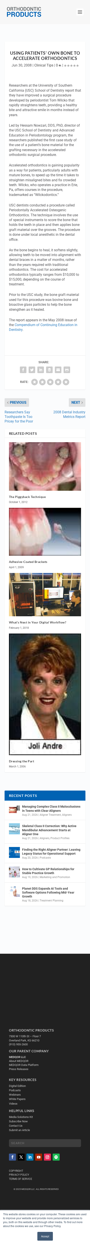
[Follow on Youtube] (38, 1156)
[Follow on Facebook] (12, 1156)
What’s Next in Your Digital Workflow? (37, 622)
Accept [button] (45, 1236)
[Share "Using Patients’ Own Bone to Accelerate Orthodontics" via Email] (58, 369)
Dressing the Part (21, 761)
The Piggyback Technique (27, 497)
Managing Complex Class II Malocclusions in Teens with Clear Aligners (51, 808)
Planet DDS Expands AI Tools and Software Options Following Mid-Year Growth (48, 892)
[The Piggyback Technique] (45, 466)
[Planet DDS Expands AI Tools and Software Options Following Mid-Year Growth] (14, 891)
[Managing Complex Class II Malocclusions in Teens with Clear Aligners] (14, 809)
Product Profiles (59, 838)
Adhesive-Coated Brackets (28, 562)
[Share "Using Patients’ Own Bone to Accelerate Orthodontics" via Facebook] (23, 369)
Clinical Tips (43, 65)
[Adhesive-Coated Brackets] (45, 531)
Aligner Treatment (50, 814)
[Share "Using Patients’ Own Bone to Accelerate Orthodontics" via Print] (66, 369)
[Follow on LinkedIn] (29, 1156)
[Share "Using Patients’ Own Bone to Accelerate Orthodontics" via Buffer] (49, 369)
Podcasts (45, 857)
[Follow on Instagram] (47, 1156)
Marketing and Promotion (55, 877)
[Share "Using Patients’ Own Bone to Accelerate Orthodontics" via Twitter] (32, 369)
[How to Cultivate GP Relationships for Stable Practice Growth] (14, 871)
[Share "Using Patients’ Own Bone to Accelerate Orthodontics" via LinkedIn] (40, 369)
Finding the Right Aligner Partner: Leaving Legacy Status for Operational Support (51, 851)
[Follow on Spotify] (56, 1156)
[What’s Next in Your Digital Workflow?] (45, 594)
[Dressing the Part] (45, 694)
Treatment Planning (51, 900)
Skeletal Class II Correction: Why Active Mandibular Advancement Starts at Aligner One (49, 830)
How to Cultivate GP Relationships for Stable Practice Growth (48, 871)
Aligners (67, 814)
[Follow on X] (21, 1156)
